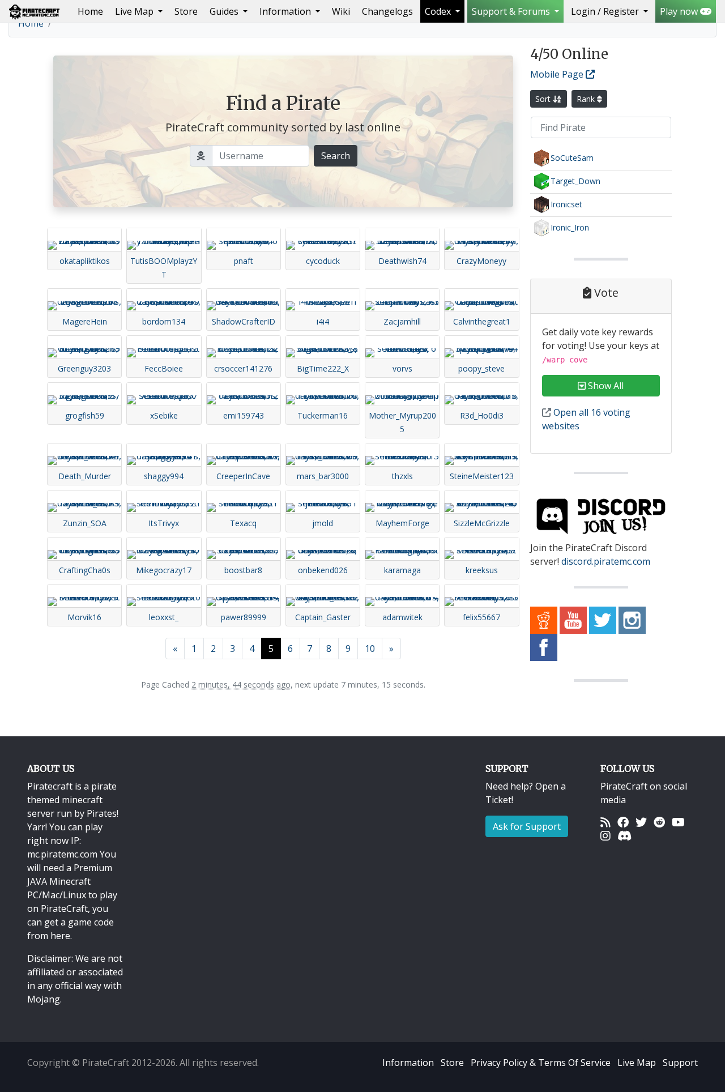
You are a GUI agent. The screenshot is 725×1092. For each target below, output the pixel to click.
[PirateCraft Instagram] (632, 619)
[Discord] (624, 836)
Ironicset (566, 204)
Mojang (43, 999)
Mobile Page (558, 74)
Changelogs (387, 11)
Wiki (341, 11)
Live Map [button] (135, 11)
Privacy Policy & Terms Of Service (541, 1062)
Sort (544, 98)
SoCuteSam (572, 157)
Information (408, 1062)
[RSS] (605, 822)
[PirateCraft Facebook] (543, 647)
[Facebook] (623, 822)
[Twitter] (641, 822)
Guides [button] (225, 11)
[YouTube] (678, 822)
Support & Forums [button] (512, 11)
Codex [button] (439, 11)
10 (370, 648)
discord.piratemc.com (605, 561)
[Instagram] (605, 836)
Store (186, 11)
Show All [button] (605, 385)
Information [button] (286, 11)
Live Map (636, 1062)
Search (335, 156)
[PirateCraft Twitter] (602, 619)
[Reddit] (659, 822)
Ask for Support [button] (527, 826)
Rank (587, 98)
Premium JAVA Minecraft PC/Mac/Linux (69, 881)
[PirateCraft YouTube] (573, 619)
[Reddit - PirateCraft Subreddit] (543, 619)
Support (680, 1062)
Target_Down (575, 181)
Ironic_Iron (570, 227)
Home (93, 11)
